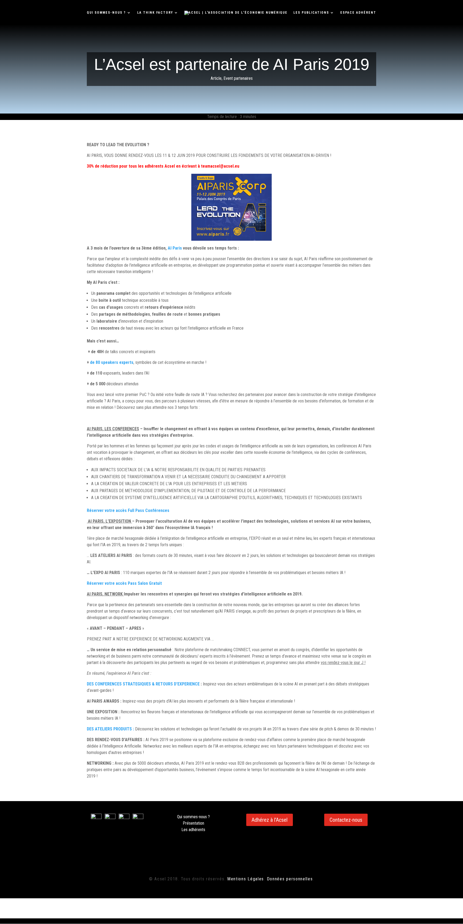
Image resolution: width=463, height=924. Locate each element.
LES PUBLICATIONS (311, 12)
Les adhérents (193, 829)
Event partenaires (238, 78)
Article (216, 78)
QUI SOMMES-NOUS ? (106, 12)
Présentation (193, 823)
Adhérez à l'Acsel (269, 820)
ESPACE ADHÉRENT (358, 12)
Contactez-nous (346, 820)
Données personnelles (290, 878)
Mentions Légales (245, 878)
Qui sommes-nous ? (193, 816)
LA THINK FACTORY (155, 12)
